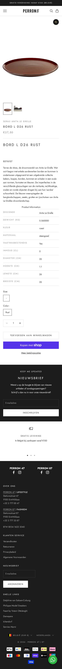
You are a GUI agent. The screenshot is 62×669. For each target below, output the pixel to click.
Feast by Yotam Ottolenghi (15, 610)
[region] (31, 438)
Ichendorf (7, 621)
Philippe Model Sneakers (15, 605)
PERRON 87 (9, 509)
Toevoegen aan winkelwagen (31, 335)
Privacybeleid (9, 552)
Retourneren (8, 546)
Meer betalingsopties (31, 352)
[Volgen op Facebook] (14, 472)
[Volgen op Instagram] (20, 472)
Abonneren (15, 584)
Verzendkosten (10, 541)
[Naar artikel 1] (7, 109)
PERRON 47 (9, 492)
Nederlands (44, 635)
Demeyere (8, 616)
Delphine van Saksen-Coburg (16, 600)
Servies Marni (9, 626)
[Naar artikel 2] (17, 108)
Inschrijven (31, 412)
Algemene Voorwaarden (14, 557)
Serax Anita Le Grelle (17, 121)
